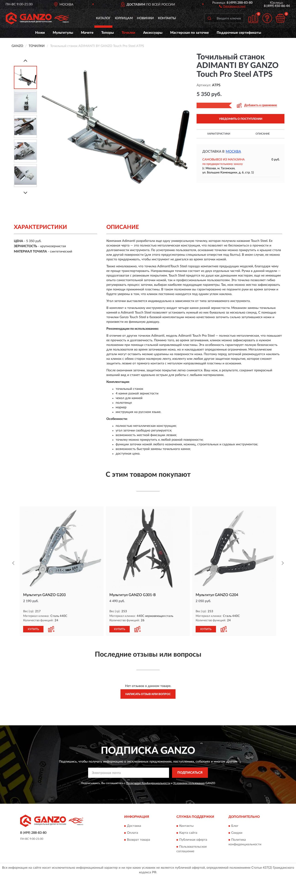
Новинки (145, 18)
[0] (280, 18)
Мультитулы (63, 32)
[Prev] (25, 60)
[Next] (25, 193)
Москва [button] (233, 151)
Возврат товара (138, 839)
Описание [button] (263, 133)
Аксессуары (152, 32)
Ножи (40, 32)
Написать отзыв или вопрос (148, 694)
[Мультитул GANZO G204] (234, 548)
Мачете (87, 32)
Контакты (167, 18)
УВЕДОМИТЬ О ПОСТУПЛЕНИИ (240, 118)
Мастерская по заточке (189, 32)
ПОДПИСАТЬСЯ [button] (190, 772)
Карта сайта (188, 832)
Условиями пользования (189, 783)
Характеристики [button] (218, 133)
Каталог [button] (103, 18)
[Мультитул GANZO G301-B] (148, 548)
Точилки (128, 32)
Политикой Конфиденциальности (148, 783)
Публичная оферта (193, 839)
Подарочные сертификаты (239, 32)
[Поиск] (209, 18)
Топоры (107, 32)
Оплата (132, 832)
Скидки (236, 832)
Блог (234, 826)
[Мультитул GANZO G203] (61, 548)
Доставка (134, 826)
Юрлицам (124, 18)
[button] (232, 6)
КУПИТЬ (33, 629)
